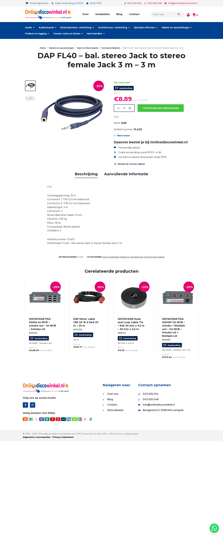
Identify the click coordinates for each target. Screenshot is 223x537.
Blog (119, 14)
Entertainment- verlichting (75, 27)
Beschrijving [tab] (86, 174)
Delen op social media (131, 164)
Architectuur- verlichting (112, 27)
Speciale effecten (144, 27)
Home (43, 48)
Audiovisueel (46, 27)
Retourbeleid (115, 410)
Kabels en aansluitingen (176, 27)
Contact (134, 14)
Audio (28, 27)
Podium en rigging (35, 33)
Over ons (112, 393)
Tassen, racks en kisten (66, 33)
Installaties (102, 14)
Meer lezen (123, 135)
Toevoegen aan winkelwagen (160, 108)
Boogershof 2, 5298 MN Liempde (163, 410)
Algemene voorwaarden (37, 437)
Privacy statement (63, 437)
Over (85, 14)
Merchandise (94, 33)
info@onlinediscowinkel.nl (182, 3)
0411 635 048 (155, 3)
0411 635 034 (134, 3)
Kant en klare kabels (87, 48)
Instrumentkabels (110, 48)
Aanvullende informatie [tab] (126, 174)
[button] (214, 528)
